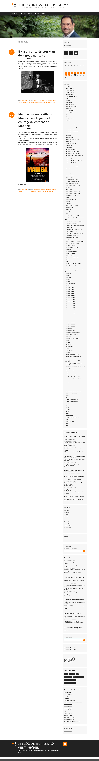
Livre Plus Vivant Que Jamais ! (72, 237)
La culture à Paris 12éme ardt (72, 205)
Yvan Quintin (67, 464)
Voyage (67, 423)
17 (68, 73)
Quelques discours (68, 704)
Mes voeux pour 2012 (70, 299)
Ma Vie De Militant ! (26, 102)
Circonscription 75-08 (71, 129)
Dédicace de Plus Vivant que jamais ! (74, 160)
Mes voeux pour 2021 (70, 316)
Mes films (68, 275)
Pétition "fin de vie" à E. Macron (73, 354)
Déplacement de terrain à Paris (72, 167)
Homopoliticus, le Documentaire (73, 193)
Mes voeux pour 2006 (70, 287)
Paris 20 (67, 348)
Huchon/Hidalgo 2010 (71, 199)
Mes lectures (68, 277)
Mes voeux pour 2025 (70, 324)
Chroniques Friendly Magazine (72, 127)
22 (83, 73)
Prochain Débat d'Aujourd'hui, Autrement (75, 378)
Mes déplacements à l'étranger (72, 265)
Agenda (67, 98)
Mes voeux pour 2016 (70, 307)
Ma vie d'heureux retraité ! (71, 251)
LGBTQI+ (68, 211)
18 (71, 73)
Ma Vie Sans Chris (70, 255)
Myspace (68, 342)
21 (80, 73)
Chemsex (68, 123)
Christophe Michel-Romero (72, 125)
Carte (66, 537)
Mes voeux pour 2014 (70, 303)
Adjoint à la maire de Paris (38, 100)
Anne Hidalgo (69, 102)
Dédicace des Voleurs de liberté (73, 164)
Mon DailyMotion (68, 706)
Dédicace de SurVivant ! (71, 162)
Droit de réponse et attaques (72, 173)
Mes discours (69, 273)
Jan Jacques (67, 436)
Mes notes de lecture (70, 283)
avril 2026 (66, 518)
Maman (67, 259)
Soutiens (53, 102)
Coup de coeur (36, 189)
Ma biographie (40, 13)
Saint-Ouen (68, 382)
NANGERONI (67, 456)
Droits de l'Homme (49, 100)
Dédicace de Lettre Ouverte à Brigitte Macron (74, 156)
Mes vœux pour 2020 (70, 330)
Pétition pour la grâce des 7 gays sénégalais (72, 360)
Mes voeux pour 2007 (70, 289)
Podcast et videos (70, 370)
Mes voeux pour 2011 (70, 297)
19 (74, 73)
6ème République (69, 94)
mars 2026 (66, 520)
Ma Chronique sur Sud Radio (72, 247)
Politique (75, 676)
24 (68, 75)
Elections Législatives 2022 (72, 179)
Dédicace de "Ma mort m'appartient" (74, 151)
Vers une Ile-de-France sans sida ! (73, 417)
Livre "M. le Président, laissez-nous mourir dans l (74, 218)
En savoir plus (66, 759)
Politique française (35, 102)
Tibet (67, 405)
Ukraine (67, 413)
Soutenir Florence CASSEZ (72, 393)
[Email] (76, 53)
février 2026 (67, 521)
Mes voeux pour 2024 (70, 322)
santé (77, 673)
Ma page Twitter (68, 715)
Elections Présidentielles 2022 (72, 181)
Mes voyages (69, 328)
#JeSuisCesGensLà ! (70, 88)
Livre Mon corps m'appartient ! (72, 235)
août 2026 (66, 510)
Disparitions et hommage (71, 171)
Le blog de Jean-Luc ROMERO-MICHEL (46, 5)
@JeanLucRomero (68, 45)
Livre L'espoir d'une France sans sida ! (74, 229)
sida (74, 673)
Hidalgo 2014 (69, 189)
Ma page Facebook (68, 709)
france (66, 673)
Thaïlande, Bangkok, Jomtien (72, 399)
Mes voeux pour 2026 (70, 326)
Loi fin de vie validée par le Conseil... (73, 627)
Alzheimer (68, 100)
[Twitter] (71, 53)
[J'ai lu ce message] (97, 759)
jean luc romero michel (30, 103)
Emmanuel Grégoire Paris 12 (72, 183)
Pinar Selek (68, 368)
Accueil (14, 13)
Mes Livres (68, 279)
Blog (67, 116)
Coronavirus (68, 141)
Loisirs (67, 239)
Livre (67, 213)
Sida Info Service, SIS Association (73, 389)
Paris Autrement (48, 189)
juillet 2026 (66, 512)
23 (65, 75)
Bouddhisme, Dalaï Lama (71, 118)
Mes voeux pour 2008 (70, 291)
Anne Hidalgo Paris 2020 (71, 106)
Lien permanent (23, 100)
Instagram (68, 201)
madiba (32, 191)
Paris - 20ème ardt (70, 346)
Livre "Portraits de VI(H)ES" (72, 223)
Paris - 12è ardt (69, 344)
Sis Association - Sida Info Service (73, 391)
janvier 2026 (67, 523)
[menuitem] (15, 13)
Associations (68, 108)
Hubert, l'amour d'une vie (69, 700)
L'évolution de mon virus (71, 245)
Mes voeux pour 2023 (70, 320)
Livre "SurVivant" (69, 227)
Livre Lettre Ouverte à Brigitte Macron (74, 233)
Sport (67, 397)
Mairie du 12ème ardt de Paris (72, 257)
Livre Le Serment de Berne (71, 231)
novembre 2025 (67, 527)
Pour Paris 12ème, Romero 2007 (73, 376)
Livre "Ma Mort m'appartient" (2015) (74, 221)
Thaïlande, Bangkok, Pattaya (72, 401)
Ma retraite (68, 249)
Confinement (68, 135)
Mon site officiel (26, 13)
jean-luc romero (37, 191)
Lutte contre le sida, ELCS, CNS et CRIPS (75, 241)
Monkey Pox (68, 336)
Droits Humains (69, 177)
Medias (67, 261)
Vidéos (67, 419)
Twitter (67, 411)
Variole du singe (69, 415)
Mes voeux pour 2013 (70, 301)
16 (65, 73)
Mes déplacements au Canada (72, 267)
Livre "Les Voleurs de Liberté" (72, 215)
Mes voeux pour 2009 (70, 293)
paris (70, 673)
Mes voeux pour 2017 (70, 309)
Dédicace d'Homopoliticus (71, 149)
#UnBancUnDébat (70, 92)
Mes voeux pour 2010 (70, 295)
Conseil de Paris (69, 137)
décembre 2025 (67, 525)
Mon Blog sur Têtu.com (69, 717)
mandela (23, 103)
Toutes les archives (68, 530)
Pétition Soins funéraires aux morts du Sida (75, 366)
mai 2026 (66, 516)
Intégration (68, 203)
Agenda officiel (67, 692)
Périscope (68, 352)
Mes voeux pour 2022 (70, 318)
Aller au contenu (4, 1)
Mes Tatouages (69, 285)
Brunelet (66, 449)
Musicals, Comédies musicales (72, 338)
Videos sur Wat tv (68, 713)
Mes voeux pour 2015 (70, 305)
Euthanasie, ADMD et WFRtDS (73, 185)
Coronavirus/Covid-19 (71, 143)
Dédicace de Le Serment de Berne (73, 153)
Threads (67, 403)
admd (75, 680)
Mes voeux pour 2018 (70, 311)
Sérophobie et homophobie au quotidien (73, 702)
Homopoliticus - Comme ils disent (73, 191)
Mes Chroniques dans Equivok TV (73, 263)
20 (77, 73)
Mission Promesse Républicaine (73, 332)
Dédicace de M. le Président (72, 158)
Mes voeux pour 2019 (70, 313)
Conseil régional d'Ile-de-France (73, 139)
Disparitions (68, 169)
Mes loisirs (42, 189)
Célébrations (68, 120)
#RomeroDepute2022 (71, 90)
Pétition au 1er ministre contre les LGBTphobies (73, 357)
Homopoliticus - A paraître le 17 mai (72, 721)
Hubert (67, 197)
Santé (67, 385)
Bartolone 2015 (69, 112)
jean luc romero (68, 676)
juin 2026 (66, 514)
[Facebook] (66, 53)
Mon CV (66, 696)
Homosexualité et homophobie (72, 195)
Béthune (67, 114)
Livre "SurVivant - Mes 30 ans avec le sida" (75, 225)
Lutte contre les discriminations (73, 243)
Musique (67, 340)
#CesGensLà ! (69, 86)
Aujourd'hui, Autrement (71, 110)
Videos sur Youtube (68, 711)
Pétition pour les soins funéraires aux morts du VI (73, 364)
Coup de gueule (69, 147)
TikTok (67, 407)
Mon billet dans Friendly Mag (72, 334)
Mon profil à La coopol (69, 719)
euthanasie (81, 676)
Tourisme (68, 409)
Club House (68, 133)
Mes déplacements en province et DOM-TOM (74, 270)
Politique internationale (44, 102)
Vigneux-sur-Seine (70, 421)
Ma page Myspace (68, 707)
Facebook (68, 187)
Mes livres (66, 698)
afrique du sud (39, 103)
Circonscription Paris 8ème (72, 131)
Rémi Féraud (68, 380)
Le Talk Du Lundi (69, 207)
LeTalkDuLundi (69, 209)
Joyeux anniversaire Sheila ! (71, 621)
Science (67, 387)
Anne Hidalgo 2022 (70, 104)
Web (67, 425)
